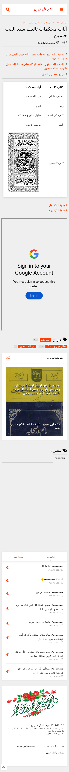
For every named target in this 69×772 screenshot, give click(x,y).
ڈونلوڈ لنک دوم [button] (57, 210)
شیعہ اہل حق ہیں (55, 746)
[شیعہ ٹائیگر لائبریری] (43, 11)
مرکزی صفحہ (61, 23)
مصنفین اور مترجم (25, 746)
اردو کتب (47, 23)
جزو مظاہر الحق (53, 74)
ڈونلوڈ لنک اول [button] (58, 205)
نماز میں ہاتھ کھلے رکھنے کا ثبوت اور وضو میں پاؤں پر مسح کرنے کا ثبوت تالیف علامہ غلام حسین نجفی (37, 389)
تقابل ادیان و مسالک (31, 23)
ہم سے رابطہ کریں (55, 752)
